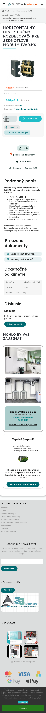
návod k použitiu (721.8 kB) (22, 254)
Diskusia (17, 168)
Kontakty (5, 508)
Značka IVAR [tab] (31, 168)
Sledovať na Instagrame (24, 662)
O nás (3, 511)
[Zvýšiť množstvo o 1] (6, 117)
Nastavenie (23, 702)
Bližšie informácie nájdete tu (23, 484)
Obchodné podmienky (10, 516)
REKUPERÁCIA (23, 414)
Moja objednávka (8, 531)
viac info (36, 698)
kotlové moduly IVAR (31, 282)
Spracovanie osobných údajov (14, 522)
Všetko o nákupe (8, 514)
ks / (8, 590)
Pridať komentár (15, 324)
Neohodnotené (22, 88)
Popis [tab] (25, 148)
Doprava (4, 528)
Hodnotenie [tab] (25, 161)
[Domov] (3, 11)
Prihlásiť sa (9, 568)
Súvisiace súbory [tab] (11, 153)
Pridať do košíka (30, 119)
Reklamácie (6, 525)
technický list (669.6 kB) (21, 259)
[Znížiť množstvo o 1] (6, 120)
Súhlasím (23, 708)
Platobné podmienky (10, 519)
